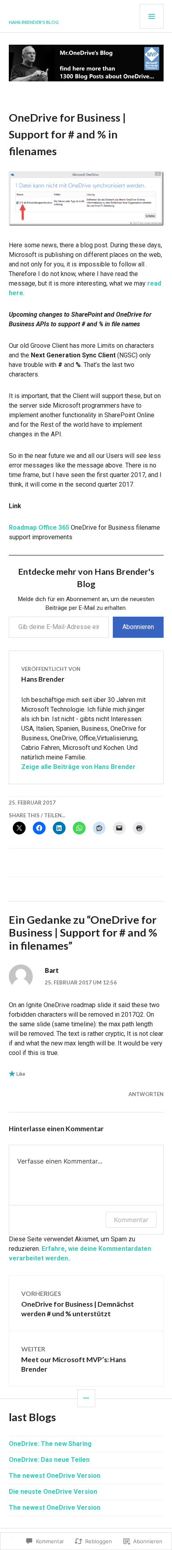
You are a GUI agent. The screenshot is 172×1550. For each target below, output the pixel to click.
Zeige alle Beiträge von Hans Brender (78, 767)
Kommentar (131, 1220)
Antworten (146, 1094)
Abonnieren (138, 627)
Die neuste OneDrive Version (53, 1491)
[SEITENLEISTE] (86, 1398)
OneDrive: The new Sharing (50, 1443)
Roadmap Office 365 (39, 527)
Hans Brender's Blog (34, 22)
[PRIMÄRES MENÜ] (152, 16)
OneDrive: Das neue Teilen (49, 1459)
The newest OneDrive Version (54, 1475)
